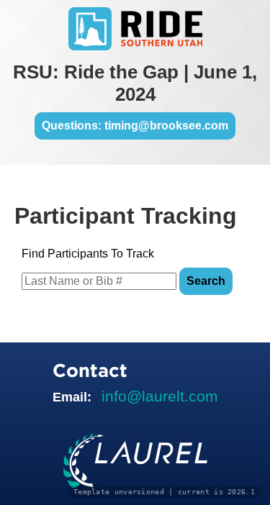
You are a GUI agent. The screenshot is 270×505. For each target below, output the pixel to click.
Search (205, 281)
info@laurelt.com (160, 396)
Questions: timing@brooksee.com (135, 125)
